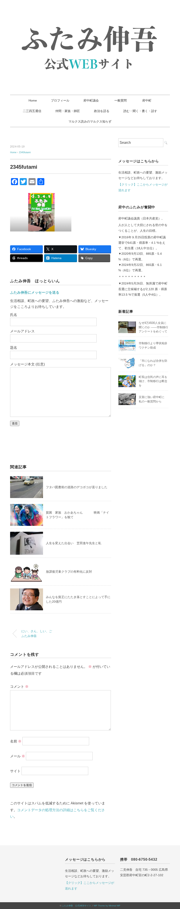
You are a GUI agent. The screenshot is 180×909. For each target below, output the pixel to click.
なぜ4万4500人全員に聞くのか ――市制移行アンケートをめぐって (153, 327)
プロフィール (60, 100)
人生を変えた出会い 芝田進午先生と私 (73, 543)
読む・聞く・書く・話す (140, 111)
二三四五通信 (32, 111)
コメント (19, 686)
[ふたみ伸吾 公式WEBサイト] (90, 18)
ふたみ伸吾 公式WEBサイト (76, 905)
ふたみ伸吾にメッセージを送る (34, 292)
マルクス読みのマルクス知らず (90, 121)
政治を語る (101, 111)
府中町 (146, 100)
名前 (16, 741)
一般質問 (122, 100)
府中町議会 (91, 100)
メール (17, 756)
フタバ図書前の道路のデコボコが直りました (76, 487)
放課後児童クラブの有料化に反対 (69, 571)
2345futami (25, 152)
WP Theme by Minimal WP (107, 905)
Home (33, 100)
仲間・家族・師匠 (67, 111)
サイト (15, 771)
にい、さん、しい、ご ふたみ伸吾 (38, 633)
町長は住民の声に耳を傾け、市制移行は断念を (153, 381)
